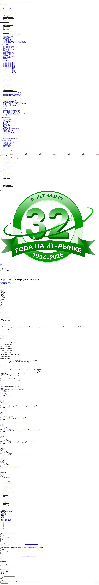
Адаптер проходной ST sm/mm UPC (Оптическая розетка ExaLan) (13, 418)
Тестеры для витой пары (7, 20)
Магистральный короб (7, 143)
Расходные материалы (7, 54)
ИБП (1, 180)
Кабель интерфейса (6, 9)
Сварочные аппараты (7, 57)
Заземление (5, 123)
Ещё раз (2, 580)
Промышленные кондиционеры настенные (11, 111)
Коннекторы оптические (7, 51)
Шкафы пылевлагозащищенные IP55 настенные (12, 88)
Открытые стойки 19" (7, 89)
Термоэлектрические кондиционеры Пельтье (11, 114)
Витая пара (5, 5)
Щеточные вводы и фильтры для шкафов (11, 128)
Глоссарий (16, 1)
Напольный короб (6, 146)
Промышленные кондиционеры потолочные (11, 112)
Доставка (26, 1)
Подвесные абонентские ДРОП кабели (10, 35)
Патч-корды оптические (5, 60)
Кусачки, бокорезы (6, 19)
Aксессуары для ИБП (7, 185)
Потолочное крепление (7, 159)
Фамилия (2, 573)
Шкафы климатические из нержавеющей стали (12, 102)
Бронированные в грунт (7, 40)
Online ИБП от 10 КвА (7, 184)
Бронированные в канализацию (9, 39)
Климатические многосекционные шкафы (11, 104)
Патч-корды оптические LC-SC (9, 67)
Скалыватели (5, 58)
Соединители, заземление (8, 168)
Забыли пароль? (3, 564)
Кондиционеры (3, 108)
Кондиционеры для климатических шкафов (11, 110)
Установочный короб (7, 144)
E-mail (1, 559)
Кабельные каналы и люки (5, 140)
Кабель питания (6, 187)
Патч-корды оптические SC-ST (9, 69)
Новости (7, 1)
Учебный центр (6, 505)
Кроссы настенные (6, 26)
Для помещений (6, 33)
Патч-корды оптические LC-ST (9, 68)
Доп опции (5, 106)
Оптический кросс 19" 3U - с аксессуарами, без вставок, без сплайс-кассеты (15, 454)
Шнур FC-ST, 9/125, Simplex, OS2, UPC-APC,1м (9, 467)
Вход (1, 571)
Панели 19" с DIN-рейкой (8, 129)
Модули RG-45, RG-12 (7, 15)
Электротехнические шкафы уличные (10, 138)
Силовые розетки (6, 149)
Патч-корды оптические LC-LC (9, 66)
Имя (1, 574)
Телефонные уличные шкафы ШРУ (9, 105)
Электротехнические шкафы (6, 136)
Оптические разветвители (8, 52)
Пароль (1, 560)
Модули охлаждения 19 (7, 119)
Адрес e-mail (2, 578)
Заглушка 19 (5, 122)
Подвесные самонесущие (8, 38)
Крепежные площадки (7, 173)
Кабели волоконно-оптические (6, 31)
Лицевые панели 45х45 (7, 150)
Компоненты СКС (4, 11)
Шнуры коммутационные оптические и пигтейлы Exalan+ (11, 389)
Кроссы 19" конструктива (8, 27)
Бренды (4, 504)
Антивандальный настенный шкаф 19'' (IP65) (12, 95)
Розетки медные (6, 16)
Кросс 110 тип (5, 28)
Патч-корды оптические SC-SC (9, 70)
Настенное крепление (7, 160)
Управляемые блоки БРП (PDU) (9, 132)
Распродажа (11, 1)
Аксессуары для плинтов (8, 25)
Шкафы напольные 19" (7, 83)
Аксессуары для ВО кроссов (8, 49)
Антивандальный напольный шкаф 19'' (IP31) (12, 92)
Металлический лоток (4, 155)
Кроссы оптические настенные (9, 46)
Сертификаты (21, 1)
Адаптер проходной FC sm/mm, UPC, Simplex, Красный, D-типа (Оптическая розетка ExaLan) (18, 406)
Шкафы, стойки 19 (4, 81)
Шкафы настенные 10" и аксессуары (10, 91)
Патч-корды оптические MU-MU (9, 72)
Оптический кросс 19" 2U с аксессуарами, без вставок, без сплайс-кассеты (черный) (16, 442)
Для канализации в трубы (8, 36)
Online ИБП (5, 181)
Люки (4, 148)
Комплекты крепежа (7, 120)
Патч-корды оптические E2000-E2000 (10, 73)
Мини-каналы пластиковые (8, 142)
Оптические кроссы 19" (7, 48)
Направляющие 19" (6, 124)
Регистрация (5, 571)
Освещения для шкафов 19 (8, 130)
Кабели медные (3, 4)
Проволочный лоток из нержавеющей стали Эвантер (13, 158)
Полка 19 (4, 126)
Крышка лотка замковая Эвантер (9, 163)
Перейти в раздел (3, 154)
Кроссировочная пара (7, 8)
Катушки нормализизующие (8, 53)
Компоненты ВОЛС (4, 44)
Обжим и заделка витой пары (8, 18)
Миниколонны (6, 147)
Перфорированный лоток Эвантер (9, 161)
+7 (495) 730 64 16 (4, 268)
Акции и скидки (6, 503)
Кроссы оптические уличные (8, 47)
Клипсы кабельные (6, 176)
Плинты (4, 24)
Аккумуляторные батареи (8, 186)
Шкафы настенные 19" (7, 84)
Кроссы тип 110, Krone (4, 22)
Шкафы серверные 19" (7, 85)
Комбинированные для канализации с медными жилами (14, 41)
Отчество (2, 575)
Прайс (29, 1)
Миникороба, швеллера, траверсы (9, 165)
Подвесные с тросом (7, 37)
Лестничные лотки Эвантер (8, 164)
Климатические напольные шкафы (9, 100)
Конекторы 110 (6, 29)
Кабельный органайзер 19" (8, 121)
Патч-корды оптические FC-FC (9, 62)
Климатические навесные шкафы (9, 99)
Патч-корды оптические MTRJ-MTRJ (10, 74)
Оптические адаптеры (7, 50)
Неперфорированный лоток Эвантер (10, 162)
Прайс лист (2, 517)
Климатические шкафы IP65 (8, 101)
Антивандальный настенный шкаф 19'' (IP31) (12, 93)
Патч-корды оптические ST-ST (9, 71)
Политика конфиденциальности (6, 519)
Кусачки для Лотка (6, 169)
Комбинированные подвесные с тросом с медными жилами (14, 42)
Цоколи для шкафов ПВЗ (8, 131)
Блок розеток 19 (6, 133)
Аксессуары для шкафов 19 (5, 117)
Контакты (32, 1)
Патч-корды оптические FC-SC (9, 63)
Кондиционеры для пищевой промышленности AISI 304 (14, 113)
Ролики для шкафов (6, 127)
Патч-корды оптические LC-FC (9, 65)
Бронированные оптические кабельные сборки (12, 80)
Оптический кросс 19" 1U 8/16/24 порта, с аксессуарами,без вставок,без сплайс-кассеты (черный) (19, 430)
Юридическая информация (5, 520)
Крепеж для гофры (6, 178)
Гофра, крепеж (5, 495)
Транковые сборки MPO (7, 76)
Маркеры (4, 177)
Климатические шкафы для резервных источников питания (14, 103)
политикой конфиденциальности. (31, 544)
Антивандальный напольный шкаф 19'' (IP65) (12, 94)
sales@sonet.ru (3, 269)
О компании (3, 1)
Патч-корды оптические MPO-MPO (10, 75)
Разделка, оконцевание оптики (9, 56)
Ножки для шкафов (6, 125)
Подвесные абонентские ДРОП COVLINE (11, 34)
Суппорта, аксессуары (7, 145)
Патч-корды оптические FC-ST (9, 64)
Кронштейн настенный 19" (8, 90)
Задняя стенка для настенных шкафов (10, 134)
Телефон (2, 577)
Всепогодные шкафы (4, 97)
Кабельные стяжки (6, 172)
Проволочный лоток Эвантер (8, 157)
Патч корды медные (7, 12)
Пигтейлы (5, 77)
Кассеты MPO (5, 55)
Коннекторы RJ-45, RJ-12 (8, 17)
